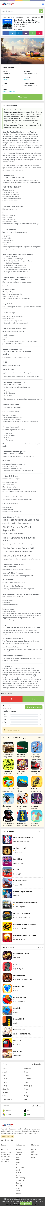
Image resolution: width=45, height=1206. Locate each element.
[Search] (41, 11)
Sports (26, 1089)
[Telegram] (8, 1140)
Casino (26, 1075)
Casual (5, 1079)
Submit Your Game (7, 1136)
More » (40, 737)
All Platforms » (37, 1106)
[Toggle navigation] (43, 4)
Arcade (5, 1072)
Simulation (6, 1089)
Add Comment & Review (33, 707)
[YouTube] (11, 1140)
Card (4, 1075)
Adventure (27, 1068)
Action (5, 1068)
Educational (28, 1079)
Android (21, 17)
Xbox (28, 1114)
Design (26, 1096)
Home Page (6, 17)
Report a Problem (9, 91)
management (7, 1099)
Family (26, 1099)
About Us (4, 1149)
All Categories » (37, 1064)
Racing (14, 17)
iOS (28, 1111)
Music (5, 1082)
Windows (8, 1114)
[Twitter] (2, 1140)
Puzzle (26, 1082)
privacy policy (6, 1152)
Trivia (26, 1092)
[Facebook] (5, 1140)
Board (26, 1072)
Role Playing (28, 1086)
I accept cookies (25, 1204)
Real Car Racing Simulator (35, 17)
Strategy (5, 1092)
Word (4, 1096)
